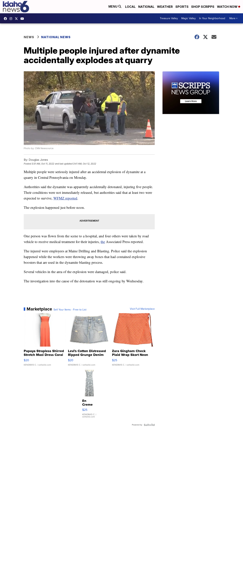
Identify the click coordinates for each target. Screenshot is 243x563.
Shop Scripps (202, 7)
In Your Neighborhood (212, 18)
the (103, 241)
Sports (182, 7)
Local (130, 7)
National (146, 7)
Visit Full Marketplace (142, 309)
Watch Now (227, 7)
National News (56, 37)
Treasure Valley (169, 18)
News (29, 37)
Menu (113, 6)
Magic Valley (188, 18)
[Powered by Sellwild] (149, 425)
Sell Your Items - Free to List (70, 309)
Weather (165, 7)
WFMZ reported (65, 198)
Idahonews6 (6, 18)
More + (233, 18)
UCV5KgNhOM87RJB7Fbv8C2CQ (23, 18)
